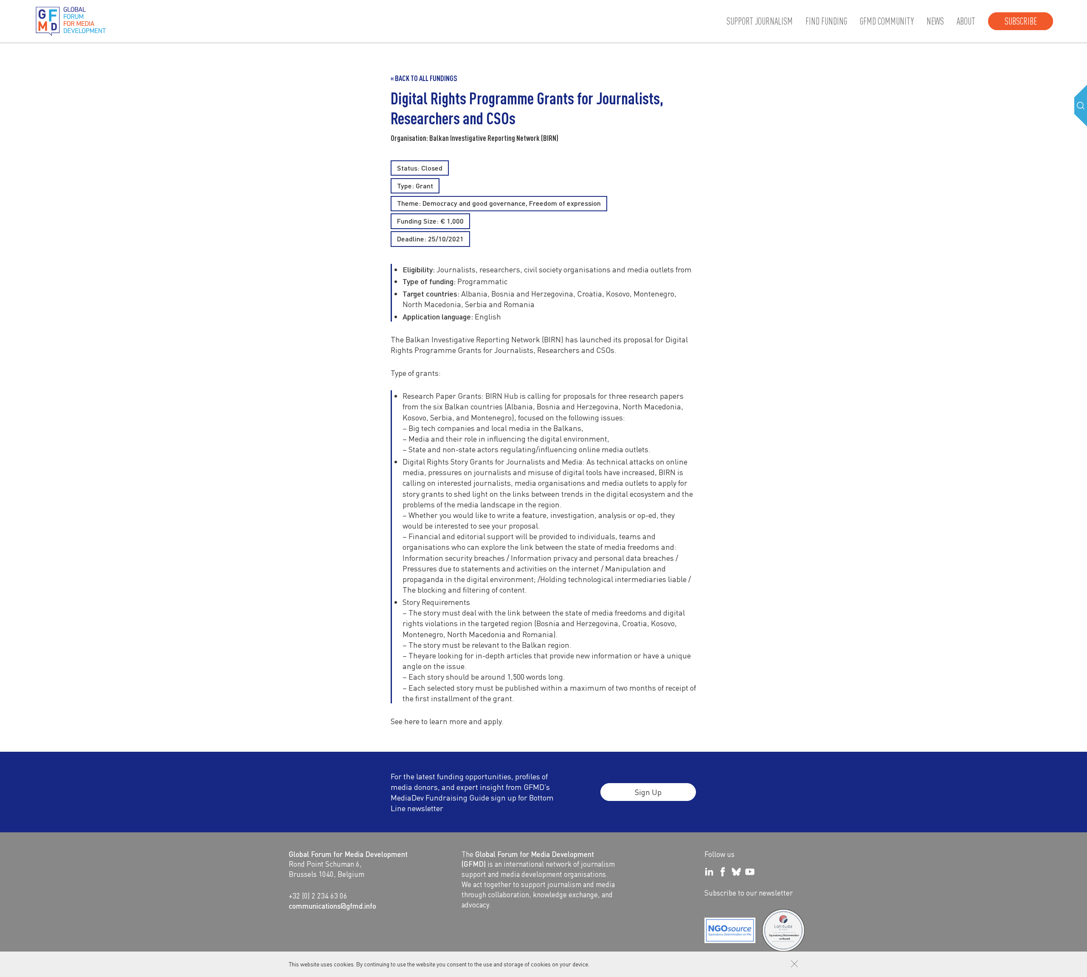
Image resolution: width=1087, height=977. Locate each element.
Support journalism (760, 21)
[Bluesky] (736, 871)
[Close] (794, 964)
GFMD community (887, 21)
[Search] (1080, 105)
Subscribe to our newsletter (748, 892)
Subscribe (1021, 21)
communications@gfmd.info (332, 905)
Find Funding (826, 21)
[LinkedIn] (709, 871)
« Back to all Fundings (424, 78)
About (966, 21)
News (935, 21)
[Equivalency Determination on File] (729, 930)
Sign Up (648, 792)
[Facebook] (722, 871)
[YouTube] (750, 871)
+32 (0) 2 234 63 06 (318, 895)
